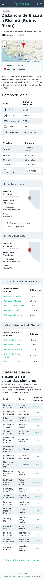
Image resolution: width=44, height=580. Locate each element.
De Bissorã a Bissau (12, 340)
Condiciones (25, 576)
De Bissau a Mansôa (12, 301)
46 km (36, 432)
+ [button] (5, 42)
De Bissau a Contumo (12, 315)
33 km (36, 548)
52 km (36, 527)
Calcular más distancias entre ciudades (22, 560)
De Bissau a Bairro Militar (14, 305)
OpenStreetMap (37, 61)
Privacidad (36, 576)
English (7, 576)
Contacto (15, 576)
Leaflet (29, 61)
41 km (36, 419)
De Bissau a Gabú (11, 310)
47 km (36, 456)
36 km (36, 511)
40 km (36, 426)
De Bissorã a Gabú (11, 361)
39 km (36, 440)
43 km (36, 406)
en (41, 3)
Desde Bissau (8, 11)
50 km (36, 496)
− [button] (5, 46)
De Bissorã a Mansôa (12, 349)
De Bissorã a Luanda (12, 344)
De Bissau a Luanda (12, 296)
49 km (36, 482)
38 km (36, 464)
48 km (36, 473)
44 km (36, 412)
